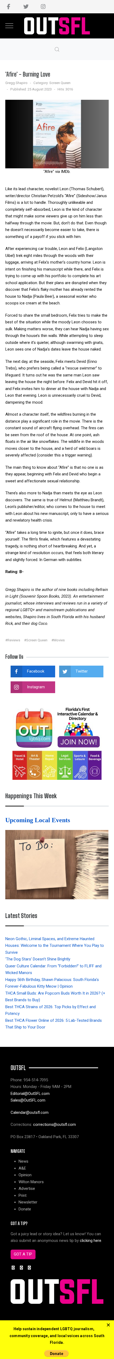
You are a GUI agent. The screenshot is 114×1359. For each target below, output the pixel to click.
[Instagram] (43, 6)
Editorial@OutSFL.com (30, 1093)
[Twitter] (26, 6)
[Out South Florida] (57, 26)
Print (23, 1195)
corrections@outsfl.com (54, 1124)
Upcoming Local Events (38, 820)
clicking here (90, 1240)
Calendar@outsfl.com (30, 1112)
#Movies (58, 640)
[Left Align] (108, 1325)
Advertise (27, 1188)
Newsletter (28, 1202)
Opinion (25, 1175)
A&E (22, 1168)
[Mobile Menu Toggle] (9, 26)
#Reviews (12, 640)
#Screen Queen (35, 640)
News (23, 1161)
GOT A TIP (23, 1254)
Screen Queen (60, 83)
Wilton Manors (31, 1181)
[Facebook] (8, 6)
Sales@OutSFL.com (28, 1100)
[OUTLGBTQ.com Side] (57, 742)
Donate (25, 1209)
